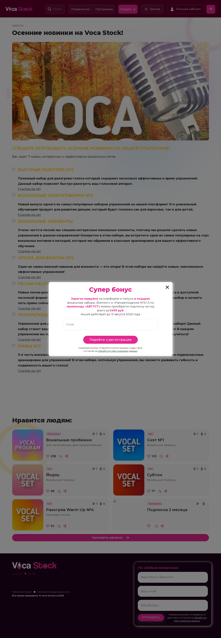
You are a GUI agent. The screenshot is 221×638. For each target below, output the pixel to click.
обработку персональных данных (117, 351)
